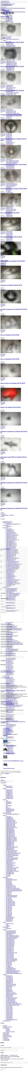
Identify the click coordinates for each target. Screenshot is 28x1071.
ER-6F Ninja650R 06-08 (11, 635)
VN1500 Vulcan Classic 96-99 (12, 113)
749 (7, 804)
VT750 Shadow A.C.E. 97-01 (12, 583)
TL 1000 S (8, 191)
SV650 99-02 (9, 189)
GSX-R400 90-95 (10, 946)
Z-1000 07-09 (9, 116)
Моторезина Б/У (7, 521)
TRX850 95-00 (9, 216)
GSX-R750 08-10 (10, 957)
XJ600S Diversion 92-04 (11, 994)
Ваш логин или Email (6, 1047)
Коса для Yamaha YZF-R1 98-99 (10, 212)
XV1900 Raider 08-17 (11, 998)
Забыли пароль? (4, 1055)
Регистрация (16, 1056)
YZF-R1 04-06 (9, 233)
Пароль (3, 1050)
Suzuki (4, 929)
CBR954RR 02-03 (10, 560)
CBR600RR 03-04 (10, 554)
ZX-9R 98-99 (9, 141)
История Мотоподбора (8, 731)
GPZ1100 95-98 (9, 109)
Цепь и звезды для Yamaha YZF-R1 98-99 (13, 383)
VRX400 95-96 (9, 91)
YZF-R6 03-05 (9, 239)
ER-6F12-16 (8, 881)
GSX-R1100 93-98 (10, 603)
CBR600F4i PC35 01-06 (11, 553)
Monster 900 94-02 (10, 725)
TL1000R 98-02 (9, 192)
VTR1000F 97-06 (10, 872)
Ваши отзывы (6, 729)
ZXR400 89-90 (9, 143)
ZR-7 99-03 (8, 898)
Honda (4, 40)
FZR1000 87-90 (9, 981)
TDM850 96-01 (9, 215)
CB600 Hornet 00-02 (10, 536)
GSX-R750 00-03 (10, 611)
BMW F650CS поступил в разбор (9, 745)
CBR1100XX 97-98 (10, 545)
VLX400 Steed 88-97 (10, 576)
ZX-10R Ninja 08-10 (10, 902)
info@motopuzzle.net (5, 2)
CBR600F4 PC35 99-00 (11, 64)
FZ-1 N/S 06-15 (9, 679)
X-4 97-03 (8, 874)
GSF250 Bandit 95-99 (11, 589)
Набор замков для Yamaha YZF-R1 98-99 (13, 261)
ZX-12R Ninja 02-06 (10, 658)
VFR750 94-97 (9, 86)
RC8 (7, 924)
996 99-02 (8, 808)
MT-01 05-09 (9, 689)
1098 (7, 723)
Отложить (3, 38)
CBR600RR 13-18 (10, 70)
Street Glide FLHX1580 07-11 (12, 39)
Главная (2, 16)
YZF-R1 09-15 (9, 1012)
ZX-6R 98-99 (9, 667)
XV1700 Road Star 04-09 (11, 997)
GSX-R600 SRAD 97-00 (11, 952)
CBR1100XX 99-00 (10, 61)
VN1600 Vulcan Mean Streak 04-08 (14, 115)
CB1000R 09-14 (9, 44)
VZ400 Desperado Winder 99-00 (13, 970)
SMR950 (8, 742)
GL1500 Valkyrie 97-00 (11, 562)
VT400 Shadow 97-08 (11, 93)
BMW (4, 744)
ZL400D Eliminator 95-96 (11, 649)
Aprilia (4, 785)
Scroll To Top (6, 1057)
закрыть (2, 516)
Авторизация (6, 1040)
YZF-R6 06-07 (9, 240)
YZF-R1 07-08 (9, 234)
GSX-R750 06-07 (10, 956)
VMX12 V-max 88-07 (11, 992)
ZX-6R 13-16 (9, 137)
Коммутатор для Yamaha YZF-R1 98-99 (12, 42)
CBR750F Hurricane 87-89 (12, 558)
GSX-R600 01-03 (10, 605)
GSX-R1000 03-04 (10, 165)
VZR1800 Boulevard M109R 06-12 (14, 973)
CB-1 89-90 (8, 528)
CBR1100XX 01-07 (10, 548)
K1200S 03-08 (9, 747)
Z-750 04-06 (8, 119)
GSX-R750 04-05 (10, 955)
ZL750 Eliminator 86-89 (11, 650)
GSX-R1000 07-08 (10, 168)
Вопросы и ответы (7, 733)
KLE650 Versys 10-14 (11, 110)
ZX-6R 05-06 (9, 133)
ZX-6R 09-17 (9, 136)
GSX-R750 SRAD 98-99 (11, 185)
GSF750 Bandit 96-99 (11, 590)
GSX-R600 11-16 (10, 951)
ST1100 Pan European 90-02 (12, 566)
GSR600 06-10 (9, 159)
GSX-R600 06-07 (10, 607)
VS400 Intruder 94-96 (10, 968)
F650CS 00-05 (9, 14)
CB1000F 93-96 (9, 530)
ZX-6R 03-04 (9, 661)
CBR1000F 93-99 (10, 541)
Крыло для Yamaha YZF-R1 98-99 (11, 407)
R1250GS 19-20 (9, 752)
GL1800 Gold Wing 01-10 (11, 565)
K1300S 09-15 (9, 19)
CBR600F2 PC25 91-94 (11, 62)
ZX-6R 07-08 (9, 135)
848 (7, 806)
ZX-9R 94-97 (9, 140)
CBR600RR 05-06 (10, 68)
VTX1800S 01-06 (10, 873)
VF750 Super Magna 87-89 (12, 567)
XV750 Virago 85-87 (10, 700)
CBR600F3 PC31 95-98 (11, 63)
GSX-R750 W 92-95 (10, 186)
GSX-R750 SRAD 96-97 (11, 183)
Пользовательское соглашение (10, 734)
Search (2, 1023)
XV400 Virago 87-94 (10, 699)
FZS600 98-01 (9, 211)
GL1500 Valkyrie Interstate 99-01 (13, 564)
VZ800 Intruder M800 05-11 (12, 972)
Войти (2, 1052)
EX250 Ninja (9, 882)
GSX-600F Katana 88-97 (11, 163)
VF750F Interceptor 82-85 (11, 569)
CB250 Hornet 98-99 (10, 45)
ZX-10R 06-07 (9, 900)
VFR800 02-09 (9, 89)
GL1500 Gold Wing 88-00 (11, 561)
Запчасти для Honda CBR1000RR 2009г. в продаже (13, 760)
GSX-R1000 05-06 (10, 166)
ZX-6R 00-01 (9, 660)
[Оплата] (1, 774)
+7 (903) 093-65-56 (5, 677)
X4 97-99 (8, 876)
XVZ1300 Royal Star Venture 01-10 (14, 705)
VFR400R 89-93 (9, 85)
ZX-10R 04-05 (9, 652)
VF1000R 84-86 (9, 856)
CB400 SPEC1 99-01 (10, 46)
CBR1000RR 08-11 (10, 544)
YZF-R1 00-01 (9, 231)
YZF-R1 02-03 (9, 232)
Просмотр (3, 37)
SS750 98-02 (9, 36)
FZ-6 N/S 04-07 (9, 680)
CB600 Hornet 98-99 (10, 538)
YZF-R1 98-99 (9, 238)
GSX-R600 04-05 (10, 949)
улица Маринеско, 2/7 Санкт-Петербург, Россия (6, 671)
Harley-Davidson (7, 37)
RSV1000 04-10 (9, 737)
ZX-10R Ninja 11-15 (10, 904)
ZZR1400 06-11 (9, 144)
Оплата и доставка (7, 730)
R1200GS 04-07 (9, 751)
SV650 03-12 (9, 963)
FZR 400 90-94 (9, 682)
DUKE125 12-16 (10, 740)
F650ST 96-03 (9, 16)
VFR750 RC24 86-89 (10, 87)
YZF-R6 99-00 (9, 719)
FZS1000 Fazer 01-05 (10, 210)
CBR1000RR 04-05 (10, 542)
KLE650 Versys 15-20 (11, 112)
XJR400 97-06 (9, 996)
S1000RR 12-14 (9, 798)
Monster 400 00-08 (10, 724)
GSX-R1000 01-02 (10, 596)
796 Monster (8, 805)
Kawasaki (5, 631)
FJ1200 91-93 (9, 975)
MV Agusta (5, 525)
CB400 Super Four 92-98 (11, 535)
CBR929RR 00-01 (10, 559)
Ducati (4, 799)
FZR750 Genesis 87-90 (11, 209)
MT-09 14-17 (9, 214)
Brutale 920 (8, 526)
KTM (4, 739)
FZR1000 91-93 (9, 208)
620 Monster (8, 802)
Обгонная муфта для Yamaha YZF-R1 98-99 (13, 164)
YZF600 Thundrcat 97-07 (11, 720)
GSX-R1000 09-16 (10, 944)
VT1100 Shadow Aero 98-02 (12, 92)
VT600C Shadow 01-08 (11, 95)
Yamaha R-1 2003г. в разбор (8, 768)
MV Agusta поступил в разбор (9, 753)
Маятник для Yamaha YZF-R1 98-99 (11, 237)
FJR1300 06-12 (9, 678)
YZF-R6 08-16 (9, 1017)
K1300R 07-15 (9, 748)
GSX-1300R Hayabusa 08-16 (12, 160)
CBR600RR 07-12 (10, 69)
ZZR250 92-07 (9, 674)
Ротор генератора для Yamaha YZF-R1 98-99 (14, 188)
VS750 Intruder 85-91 (10, 969)
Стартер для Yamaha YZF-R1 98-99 (11, 114)
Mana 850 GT (9, 736)
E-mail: (2, 1062)
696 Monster (8, 803)
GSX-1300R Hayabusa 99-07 (12, 161)
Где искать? (3, 7)
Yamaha (7, 16)
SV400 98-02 (9, 187)
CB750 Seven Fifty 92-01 (11, 539)
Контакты (5, 735)
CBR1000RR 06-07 (10, 543)
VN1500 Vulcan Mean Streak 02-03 (14, 643)
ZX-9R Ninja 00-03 (10, 142)
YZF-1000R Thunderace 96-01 (13, 706)
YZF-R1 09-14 (9, 236)
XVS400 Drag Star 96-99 (11, 1002)
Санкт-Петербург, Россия (6, 702)
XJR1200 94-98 (9, 995)
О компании (6, 728)
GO (1, 595)
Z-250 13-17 (8, 118)
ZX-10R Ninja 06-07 (10, 901)
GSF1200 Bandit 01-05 (11, 588)
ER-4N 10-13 (9, 633)
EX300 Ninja (9, 638)
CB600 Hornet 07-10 (10, 537)
